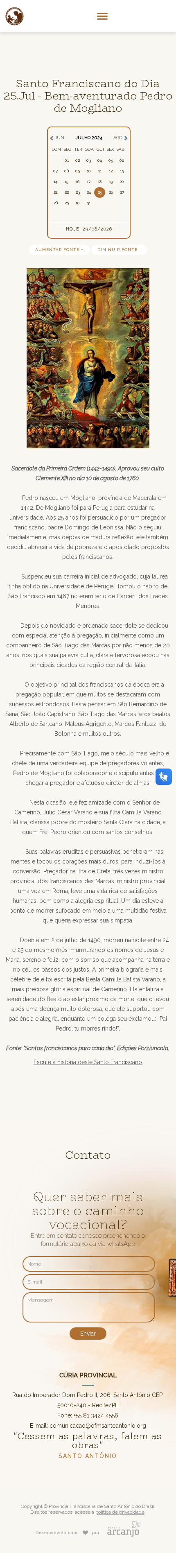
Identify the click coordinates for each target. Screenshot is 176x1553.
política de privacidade (119, 1512)
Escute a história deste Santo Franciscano (88, 1062)
